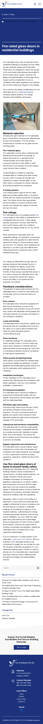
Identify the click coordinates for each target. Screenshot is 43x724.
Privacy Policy (21, 699)
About (22, 694)
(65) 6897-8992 (25, 683)
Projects (21, 696)
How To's (5, 615)
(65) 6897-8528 (25, 685)
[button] (21, 647)
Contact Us (21, 701)
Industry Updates (8, 618)
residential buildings (25, 92)
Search (38, 568)
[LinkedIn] (21, 710)
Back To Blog (9, 14)
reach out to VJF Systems (22, 539)
